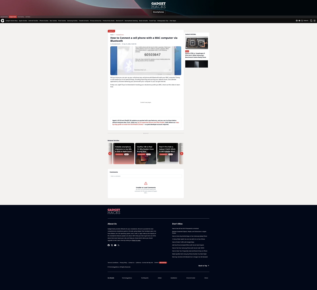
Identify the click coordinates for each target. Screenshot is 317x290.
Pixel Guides (62, 20)
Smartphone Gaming (131, 20)
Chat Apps (173, 20)
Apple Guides (23, 20)
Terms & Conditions (113, 262)
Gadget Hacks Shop (12, 20)
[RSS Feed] (119, 245)
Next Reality (21, 16)
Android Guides (33, 20)
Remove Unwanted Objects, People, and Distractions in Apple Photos (189, 232)
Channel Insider (190, 278)
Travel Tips (152, 20)
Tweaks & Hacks (84, 20)
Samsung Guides (72, 20)
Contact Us (131, 262)
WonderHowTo (4, 16)
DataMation (174, 278)
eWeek (159, 278)
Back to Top (203, 266)
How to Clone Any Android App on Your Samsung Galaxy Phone (189, 236)
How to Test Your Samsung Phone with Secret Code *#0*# (188, 248)
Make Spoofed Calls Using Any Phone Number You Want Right (189, 254)
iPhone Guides (43, 20)
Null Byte (28, 16)
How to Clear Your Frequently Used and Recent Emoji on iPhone (189, 251)
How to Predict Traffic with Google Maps (183, 242)
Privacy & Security (95, 20)
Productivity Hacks (108, 20)
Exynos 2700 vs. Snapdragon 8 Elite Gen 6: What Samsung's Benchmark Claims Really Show (195, 55)
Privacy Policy (123, 262)
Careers (160, 262)
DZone (206, 278)
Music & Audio (143, 20)
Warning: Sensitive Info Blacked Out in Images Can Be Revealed (190, 257)
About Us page (136, 240)
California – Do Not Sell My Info (144, 262)
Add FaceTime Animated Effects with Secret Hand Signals (188, 245)
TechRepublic (145, 278)
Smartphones (158, 12)
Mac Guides (53, 20)
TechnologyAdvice (127, 278)
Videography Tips (162, 20)
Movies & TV (119, 20)
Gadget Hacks (12, 16)
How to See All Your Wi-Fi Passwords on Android (185, 228)
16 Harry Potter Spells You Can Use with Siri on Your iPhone (188, 239)
